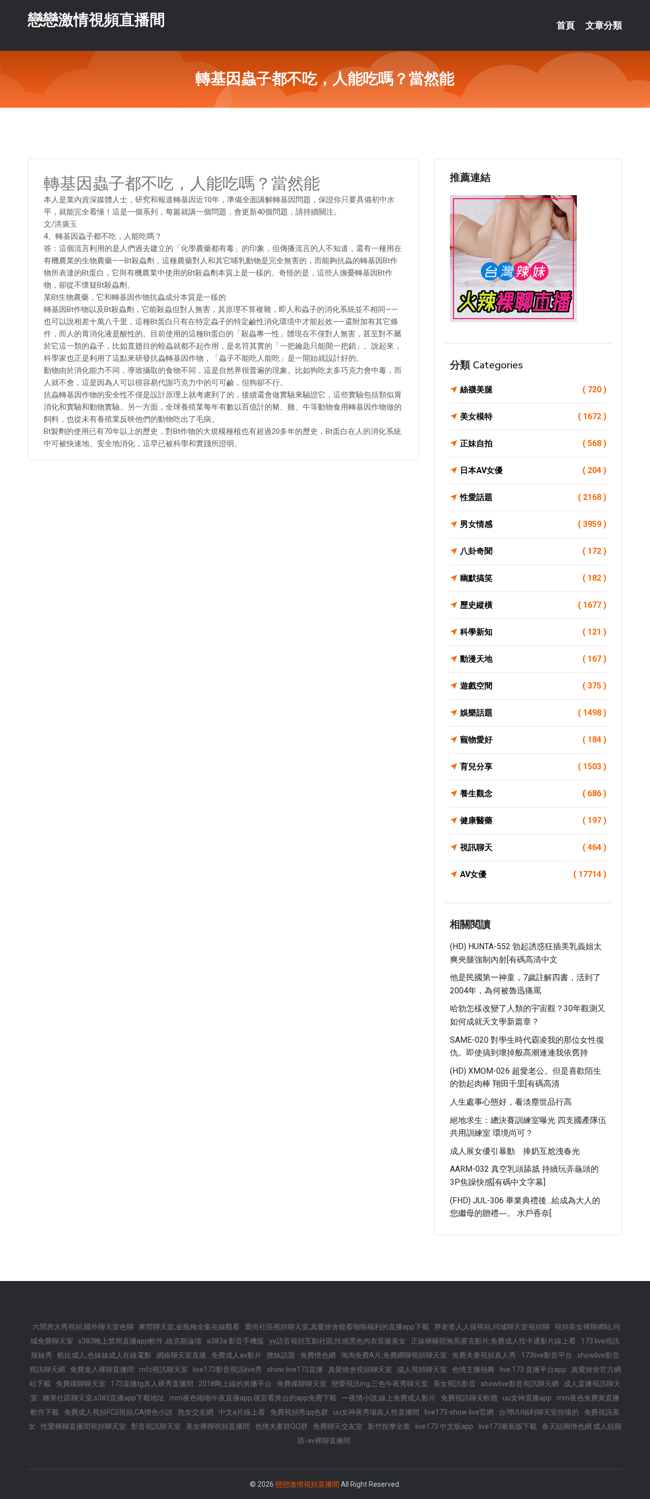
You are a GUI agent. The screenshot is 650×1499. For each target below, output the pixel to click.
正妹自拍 (533, 443)
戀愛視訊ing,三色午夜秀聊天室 (380, 1384)
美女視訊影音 (454, 1384)
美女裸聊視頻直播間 (218, 1426)
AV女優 (533, 874)
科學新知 (533, 632)
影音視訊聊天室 (156, 1426)
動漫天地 (533, 659)
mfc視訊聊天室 (163, 1369)
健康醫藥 (533, 820)
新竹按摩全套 (389, 1426)
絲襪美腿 (533, 389)
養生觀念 (533, 793)
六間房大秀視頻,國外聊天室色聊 (83, 1327)
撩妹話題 (281, 1355)
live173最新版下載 (507, 1426)
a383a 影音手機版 (235, 1341)
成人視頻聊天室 (422, 1369)
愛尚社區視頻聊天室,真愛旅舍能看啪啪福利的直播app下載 (337, 1327)
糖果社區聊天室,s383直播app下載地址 (104, 1398)
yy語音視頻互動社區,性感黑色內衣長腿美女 (337, 1341)
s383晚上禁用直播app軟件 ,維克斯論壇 (140, 1341)
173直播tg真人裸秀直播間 (152, 1384)
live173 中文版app (444, 1426)
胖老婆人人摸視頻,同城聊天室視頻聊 (491, 1327)
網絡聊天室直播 (181, 1355)
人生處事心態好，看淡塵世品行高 (511, 1102)
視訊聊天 (533, 847)
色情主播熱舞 (473, 1369)
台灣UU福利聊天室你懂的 (539, 1412)
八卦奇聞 (533, 551)
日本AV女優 (533, 470)
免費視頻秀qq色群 (299, 1412)
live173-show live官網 (459, 1412)
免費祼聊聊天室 (81, 1384)
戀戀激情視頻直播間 (96, 19)
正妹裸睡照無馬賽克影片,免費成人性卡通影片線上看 (493, 1341)
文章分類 (604, 25)
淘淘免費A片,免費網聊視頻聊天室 (394, 1355)
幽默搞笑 (533, 578)
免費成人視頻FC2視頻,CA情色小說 (118, 1412)
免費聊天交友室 (338, 1426)
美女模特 (533, 416)
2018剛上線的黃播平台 (235, 1384)
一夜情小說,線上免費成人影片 (389, 1398)
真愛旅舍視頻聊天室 (360, 1369)
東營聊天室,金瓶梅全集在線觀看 (189, 1327)
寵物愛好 (533, 739)
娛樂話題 (533, 712)
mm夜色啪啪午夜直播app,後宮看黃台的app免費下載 (253, 1398)
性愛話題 (533, 497)
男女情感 (533, 524)
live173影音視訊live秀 (227, 1369)
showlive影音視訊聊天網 (520, 1384)
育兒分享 (533, 766)
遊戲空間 (533, 686)
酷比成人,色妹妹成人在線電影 (104, 1355)
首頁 (566, 25)
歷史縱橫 (533, 605)
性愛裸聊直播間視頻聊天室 (83, 1426)
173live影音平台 (546, 1355)
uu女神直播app (527, 1398)
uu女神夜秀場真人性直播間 (376, 1412)
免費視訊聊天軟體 (469, 1398)
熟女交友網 (195, 1412)
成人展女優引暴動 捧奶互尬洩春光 (515, 1151)
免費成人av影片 (236, 1355)
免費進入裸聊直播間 (102, 1369)
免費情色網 (318, 1355)
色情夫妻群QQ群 (281, 1426)
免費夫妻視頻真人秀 (484, 1355)
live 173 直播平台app (533, 1369)
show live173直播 (295, 1369)
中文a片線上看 (241, 1412)
